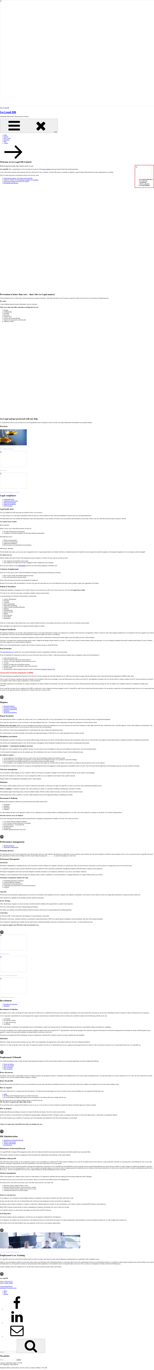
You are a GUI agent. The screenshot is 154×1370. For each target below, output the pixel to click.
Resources (6, 140)
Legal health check (9, 499)
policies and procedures (25, 178)
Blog (5, 141)
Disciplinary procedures (10, 707)
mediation (35, 180)
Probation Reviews (9, 845)
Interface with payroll (10, 1142)
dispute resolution (25, 180)
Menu (55, 132)
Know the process (9, 1064)
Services (6, 136)
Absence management (10, 1143)
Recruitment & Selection (10, 1004)
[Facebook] (17, 1309)
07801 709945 (9, 1283)
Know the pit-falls (9, 1065)
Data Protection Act (8, 652)
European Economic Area (47, 669)
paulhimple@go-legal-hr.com (8, 1288)
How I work (7, 138)
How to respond (8, 1067)
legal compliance (47, 169)
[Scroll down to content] (13, 158)
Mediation (6, 711)
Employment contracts (10, 178)
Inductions (6, 1006)
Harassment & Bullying (10, 712)
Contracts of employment (11, 501)
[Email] (17, 1336)
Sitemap (6, 1294)
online (5, 1094)
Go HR (8, 112)
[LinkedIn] (17, 1323)
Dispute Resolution (9, 706)
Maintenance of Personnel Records (13, 1140)
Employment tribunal (9, 181)
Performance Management (11, 847)
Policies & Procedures (10, 502)
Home (5, 135)
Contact (6, 143)
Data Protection (8, 505)
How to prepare (8, 1069)
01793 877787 (8, 1281)
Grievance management (10, 709)
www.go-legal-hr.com (6, 1286)
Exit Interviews (8, 1145)
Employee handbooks (10, 504)
